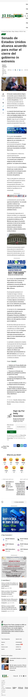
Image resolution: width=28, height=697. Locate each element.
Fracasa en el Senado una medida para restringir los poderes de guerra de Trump (16, 373)
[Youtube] (8, 550)
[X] (22, 676)
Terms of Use (23, 435)
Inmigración (4, 602)
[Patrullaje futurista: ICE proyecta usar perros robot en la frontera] (23, 601)
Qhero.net (3, 695)
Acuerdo (15, 399)
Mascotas (12, 660)
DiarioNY (13, 361)
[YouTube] (24, 676)
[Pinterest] (8, 544)
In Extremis (21, 402)
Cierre (24, 399)
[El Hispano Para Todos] (12, 16)
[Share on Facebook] (13, 70)
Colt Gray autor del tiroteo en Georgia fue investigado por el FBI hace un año (16, 378)
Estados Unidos (17, 115)
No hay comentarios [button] (19, 502)
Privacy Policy (10, 438)
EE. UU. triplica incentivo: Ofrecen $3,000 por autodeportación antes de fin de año (18, 667)
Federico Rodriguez (4, 66)
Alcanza (20, 399)
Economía (3, 596)
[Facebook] (8, 539)
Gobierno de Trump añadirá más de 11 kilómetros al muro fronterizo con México (16, 367)
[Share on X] (15, 70)
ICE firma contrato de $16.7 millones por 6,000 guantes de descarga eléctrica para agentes (9, 607)
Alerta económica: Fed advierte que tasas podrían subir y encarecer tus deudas (9, 593)
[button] (18, 16)
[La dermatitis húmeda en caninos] (5, 660)
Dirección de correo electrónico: (10, 426)
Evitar (16, 402)
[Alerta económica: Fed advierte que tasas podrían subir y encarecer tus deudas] (23, 593)
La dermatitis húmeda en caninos (18, 658)
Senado (9, 404)
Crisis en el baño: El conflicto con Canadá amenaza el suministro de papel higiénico (9, 585)
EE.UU (3, 34)
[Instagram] (26, 676)
